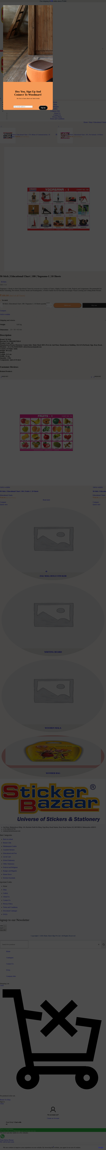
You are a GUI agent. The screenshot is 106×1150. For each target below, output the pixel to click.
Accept (100, 1147)
